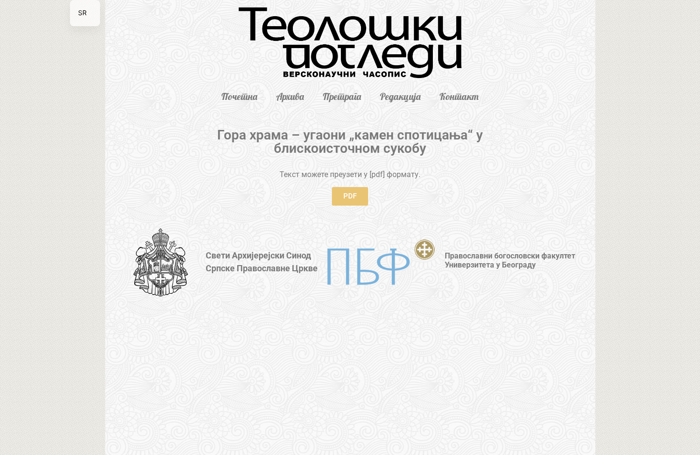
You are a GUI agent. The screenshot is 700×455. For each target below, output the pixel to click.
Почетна (239, 96)
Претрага (342, 96)
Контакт (459, 96)
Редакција (400, 96)
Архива (290, 96)
